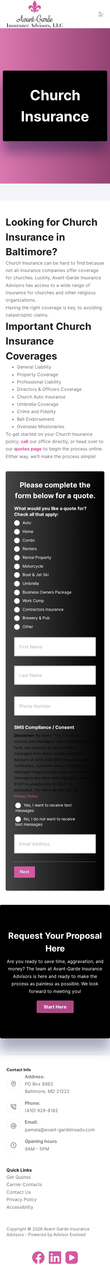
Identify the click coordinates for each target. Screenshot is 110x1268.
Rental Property (37, 557)
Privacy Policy (26, 796)
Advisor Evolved (69, 1234)
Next (24, 871)
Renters (30, 548)
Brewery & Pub (36, 617)
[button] (55, 1007)
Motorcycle (33, 566)
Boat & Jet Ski (36, 574)
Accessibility (19, 1207)
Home (28, 531)
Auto (27, 522)
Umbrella (31, 583)
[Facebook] (38, 1257)
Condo (29, 540)
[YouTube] (71, 1257)
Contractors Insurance (43, 609)
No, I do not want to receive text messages (45, 821)
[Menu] (101, 14)
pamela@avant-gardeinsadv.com (60, 1129)
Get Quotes (18, 1177)
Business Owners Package (47, 592)
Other (28, 626)
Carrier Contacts (24, 1184)
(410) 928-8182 (41, 1110)
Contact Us (18, 1192)
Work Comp (33, 600)
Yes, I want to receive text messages (43, 808)
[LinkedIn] (55, 1257)
